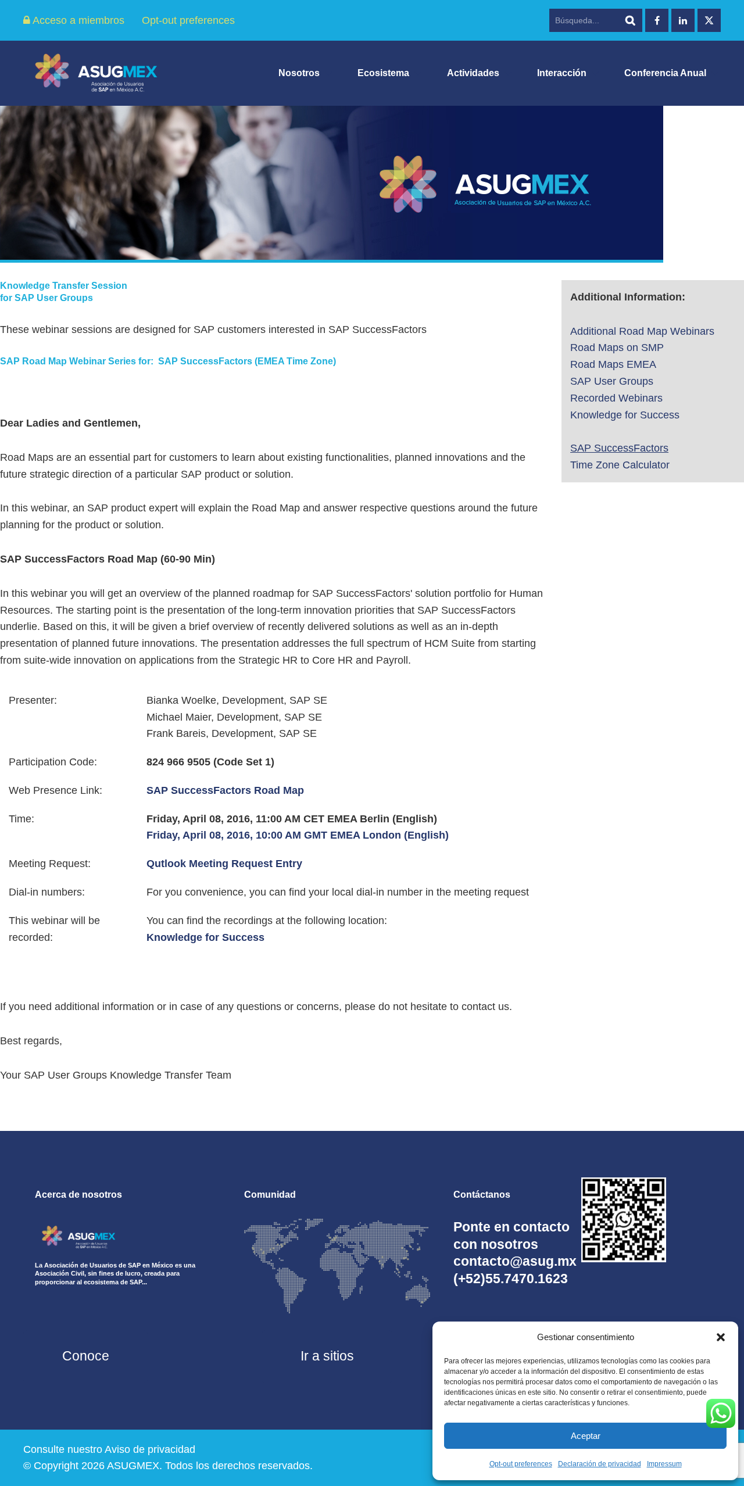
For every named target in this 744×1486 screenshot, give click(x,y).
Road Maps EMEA (613, 364)
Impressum (664, 1464)
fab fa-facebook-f (656, 20)
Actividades (473, 73)
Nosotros (299, 73)
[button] (721, 1337)
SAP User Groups (611, 381)
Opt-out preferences (520, 1464)
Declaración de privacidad (599, 1464)
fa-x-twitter (709, 20)
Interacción (561, 73)
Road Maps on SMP (617, 347)
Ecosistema (383, 73)
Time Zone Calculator (620, 465)
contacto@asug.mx (515, 1261)
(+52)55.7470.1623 (510, 1278)
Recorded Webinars (616, 398)
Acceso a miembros (77, 20)
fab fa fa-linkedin (683, 20)
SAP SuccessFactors (619, 448)
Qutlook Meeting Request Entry (224, 863)
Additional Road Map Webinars (642, 331)
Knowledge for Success (205, 937)
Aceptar (585, 1436)
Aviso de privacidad (150, 1449)
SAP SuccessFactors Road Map (225, 790)
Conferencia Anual (665, 73)
